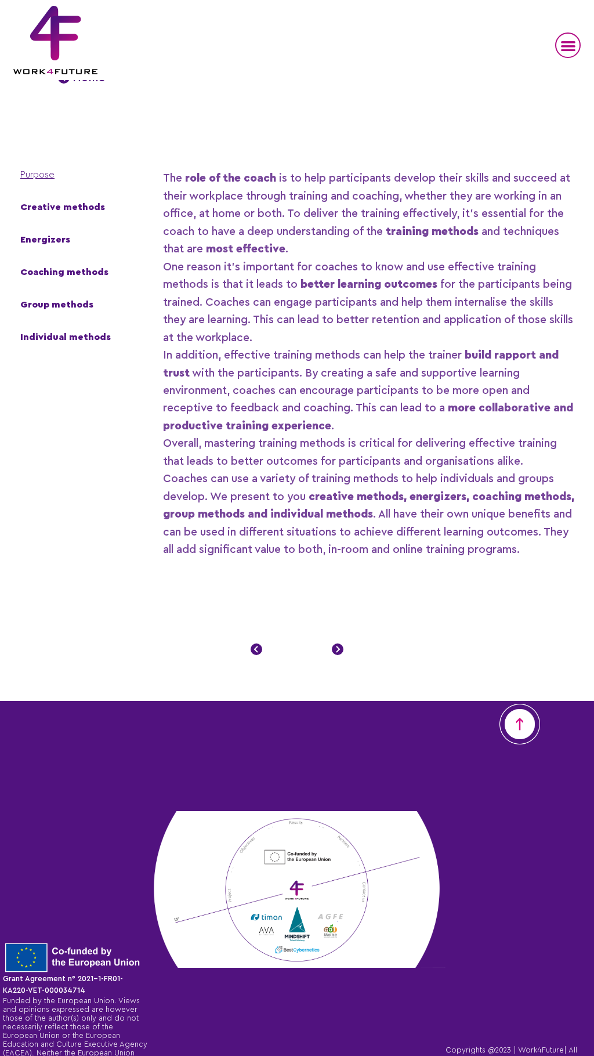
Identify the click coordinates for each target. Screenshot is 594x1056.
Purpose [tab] (37, 175)
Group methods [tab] (56, 305)
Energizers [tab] (45, 240)
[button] (568, 45)
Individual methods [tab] (65, 337)
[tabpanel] (369, 365)
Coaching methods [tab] (64, 272)
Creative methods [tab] (62, 207)
